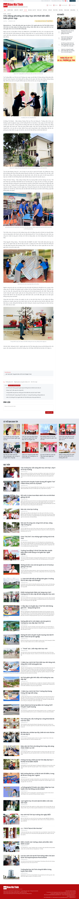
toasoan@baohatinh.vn (71, 896)
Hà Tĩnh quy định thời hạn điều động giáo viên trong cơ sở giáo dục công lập (67, 44)
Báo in (56, 5)
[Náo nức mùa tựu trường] (11, 513)
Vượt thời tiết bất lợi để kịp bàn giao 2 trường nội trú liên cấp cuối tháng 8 (37, 579)
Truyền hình (73, 5)
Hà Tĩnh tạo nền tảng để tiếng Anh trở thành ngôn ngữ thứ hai (11, 438)
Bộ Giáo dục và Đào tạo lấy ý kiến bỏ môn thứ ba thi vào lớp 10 (67, 26)
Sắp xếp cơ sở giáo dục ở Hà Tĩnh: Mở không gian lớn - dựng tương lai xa (37, 607)
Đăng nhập (73, 0)
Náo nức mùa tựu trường (29, 509)
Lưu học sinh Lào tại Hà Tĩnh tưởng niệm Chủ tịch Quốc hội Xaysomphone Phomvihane (38, 856)
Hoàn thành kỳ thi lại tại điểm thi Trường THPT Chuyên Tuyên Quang (37, 706)
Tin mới (50, 5)
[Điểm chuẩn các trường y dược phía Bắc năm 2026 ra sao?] (11, 846)
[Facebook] (62, 1)
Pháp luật (39, 10)
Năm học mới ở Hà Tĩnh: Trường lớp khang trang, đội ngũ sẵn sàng (36, 692)
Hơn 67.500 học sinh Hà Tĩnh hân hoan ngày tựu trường (47, 456)
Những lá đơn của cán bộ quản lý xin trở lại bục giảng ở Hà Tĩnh (67, 32)
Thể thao (45, 10)
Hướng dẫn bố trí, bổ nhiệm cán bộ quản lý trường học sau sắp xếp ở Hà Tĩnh (36, 622)
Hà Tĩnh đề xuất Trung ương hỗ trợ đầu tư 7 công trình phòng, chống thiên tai (25, 395)
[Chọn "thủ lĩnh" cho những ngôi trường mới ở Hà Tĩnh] (11, 541)
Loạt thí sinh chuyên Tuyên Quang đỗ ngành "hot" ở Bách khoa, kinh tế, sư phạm (38, 482)
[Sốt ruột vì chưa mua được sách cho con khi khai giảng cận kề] (11, 500)
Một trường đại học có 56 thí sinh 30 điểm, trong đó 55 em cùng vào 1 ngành (37, 774)
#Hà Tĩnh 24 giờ (34, 381)
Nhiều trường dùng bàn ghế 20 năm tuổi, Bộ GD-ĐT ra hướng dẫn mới (66, 456)
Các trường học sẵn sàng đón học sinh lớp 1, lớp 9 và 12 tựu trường (38, 468)
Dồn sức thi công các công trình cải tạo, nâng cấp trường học (36, 524)
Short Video (10, 10)
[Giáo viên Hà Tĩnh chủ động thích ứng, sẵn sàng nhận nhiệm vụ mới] (11, 750)
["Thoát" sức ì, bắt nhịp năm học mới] (11, 653)
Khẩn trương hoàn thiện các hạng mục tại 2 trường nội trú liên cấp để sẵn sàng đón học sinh (38, 593)
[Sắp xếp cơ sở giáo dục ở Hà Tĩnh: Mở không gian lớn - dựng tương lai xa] (11, 610)
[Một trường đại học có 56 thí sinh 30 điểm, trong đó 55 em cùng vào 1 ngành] (11, 778)
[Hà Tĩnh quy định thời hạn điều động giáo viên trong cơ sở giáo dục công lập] (11, 447)
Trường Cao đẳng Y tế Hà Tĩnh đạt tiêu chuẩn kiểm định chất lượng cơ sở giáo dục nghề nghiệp (36, 552)
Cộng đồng (72, 10)
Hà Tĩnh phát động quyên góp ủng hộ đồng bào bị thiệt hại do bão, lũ (23, 388)
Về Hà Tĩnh (55, 10)
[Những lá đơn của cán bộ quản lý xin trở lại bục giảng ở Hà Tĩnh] (11, 569)
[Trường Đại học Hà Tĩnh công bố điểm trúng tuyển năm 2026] (11, 874)
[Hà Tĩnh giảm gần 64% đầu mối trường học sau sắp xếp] (11, 682)
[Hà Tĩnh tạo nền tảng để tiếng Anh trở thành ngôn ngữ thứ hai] (11, 429)
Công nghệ (66, 10)
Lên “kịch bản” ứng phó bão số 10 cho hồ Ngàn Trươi (18, 374)
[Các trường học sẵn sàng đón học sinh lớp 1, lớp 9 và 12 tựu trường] (11, 472)
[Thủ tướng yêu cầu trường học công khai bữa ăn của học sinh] (11, 723)
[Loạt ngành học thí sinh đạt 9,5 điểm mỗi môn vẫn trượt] (11, 805)
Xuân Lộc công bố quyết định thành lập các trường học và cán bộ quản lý (67, 51)
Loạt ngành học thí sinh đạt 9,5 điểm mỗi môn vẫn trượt (37, 802)
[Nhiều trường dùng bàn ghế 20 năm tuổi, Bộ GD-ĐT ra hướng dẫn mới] (67, 447)
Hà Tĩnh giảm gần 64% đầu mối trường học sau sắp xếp (37, 678)
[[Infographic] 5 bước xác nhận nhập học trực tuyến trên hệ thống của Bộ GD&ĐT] (11, 791)
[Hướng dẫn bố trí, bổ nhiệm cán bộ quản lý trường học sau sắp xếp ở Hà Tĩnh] (11, 625)
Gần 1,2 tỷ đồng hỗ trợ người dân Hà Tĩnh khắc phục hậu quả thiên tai (23, 397)
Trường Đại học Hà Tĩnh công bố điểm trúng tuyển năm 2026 (36, 870)
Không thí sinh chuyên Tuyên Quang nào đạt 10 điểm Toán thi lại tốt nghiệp (37, 636)
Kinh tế (21, 10)
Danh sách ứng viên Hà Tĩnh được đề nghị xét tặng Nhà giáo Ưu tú (67, 38)
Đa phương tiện (64, 5)
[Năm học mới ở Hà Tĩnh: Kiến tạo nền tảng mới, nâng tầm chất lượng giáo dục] (11, 666)
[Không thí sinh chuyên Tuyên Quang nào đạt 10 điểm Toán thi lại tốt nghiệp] (11, 639)
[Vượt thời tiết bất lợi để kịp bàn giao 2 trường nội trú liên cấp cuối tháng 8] (11, 583)
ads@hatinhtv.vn (72, 897)
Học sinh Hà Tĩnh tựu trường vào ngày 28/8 (35, 815)
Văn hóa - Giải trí (32, 10)
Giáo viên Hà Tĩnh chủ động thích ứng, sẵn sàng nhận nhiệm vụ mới (37, 747)
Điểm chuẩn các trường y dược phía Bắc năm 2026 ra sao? (37, 843)
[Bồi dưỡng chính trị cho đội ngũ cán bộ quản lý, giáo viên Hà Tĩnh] (48, 429)
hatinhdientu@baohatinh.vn (69, 894)
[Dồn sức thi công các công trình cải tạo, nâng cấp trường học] (11, 527)
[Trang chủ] (4, 10)
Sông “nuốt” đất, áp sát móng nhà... (15, 390)
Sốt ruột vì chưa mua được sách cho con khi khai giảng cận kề (38, 496)
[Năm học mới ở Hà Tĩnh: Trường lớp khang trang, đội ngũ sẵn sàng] (11, 695)
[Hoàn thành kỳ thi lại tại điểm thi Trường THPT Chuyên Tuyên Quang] (11, 709)
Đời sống (61, 10)
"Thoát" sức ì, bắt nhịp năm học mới (34, 649)
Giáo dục (9, 13)
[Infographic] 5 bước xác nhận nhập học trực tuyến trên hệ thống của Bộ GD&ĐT (37, 788)
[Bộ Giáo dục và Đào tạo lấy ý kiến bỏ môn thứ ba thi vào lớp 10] (11, 737)
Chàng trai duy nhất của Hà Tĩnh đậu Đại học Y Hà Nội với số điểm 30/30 (37, 761)
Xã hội (25, 10)
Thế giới (50, 10)
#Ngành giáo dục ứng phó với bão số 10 (22, 381)
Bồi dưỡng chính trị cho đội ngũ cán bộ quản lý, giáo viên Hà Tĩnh (48, 438)
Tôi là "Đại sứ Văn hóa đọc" (33, 828)
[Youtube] (65, 1)
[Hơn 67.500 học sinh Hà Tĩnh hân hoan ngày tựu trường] (48, 447)
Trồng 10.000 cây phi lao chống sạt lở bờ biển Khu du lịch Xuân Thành (23, 392)
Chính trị (16, 10)
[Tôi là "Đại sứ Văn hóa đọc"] (11, 833)
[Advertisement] (28, 358)
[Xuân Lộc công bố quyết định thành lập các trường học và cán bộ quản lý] (30, 447)
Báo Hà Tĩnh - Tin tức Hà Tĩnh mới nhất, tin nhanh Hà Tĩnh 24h (16, 5)
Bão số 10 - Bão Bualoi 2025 (14, 385)
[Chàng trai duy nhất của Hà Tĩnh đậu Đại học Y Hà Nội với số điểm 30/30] (11, 764)
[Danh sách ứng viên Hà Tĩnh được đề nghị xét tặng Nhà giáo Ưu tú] (67, 429)
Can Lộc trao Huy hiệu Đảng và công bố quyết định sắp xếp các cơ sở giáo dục (29, 438)
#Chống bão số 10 (9, 381)
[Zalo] (67, 0)
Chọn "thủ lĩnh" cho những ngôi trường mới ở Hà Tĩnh (37, 537)
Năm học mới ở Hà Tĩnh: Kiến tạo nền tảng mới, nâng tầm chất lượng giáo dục (38, 663)
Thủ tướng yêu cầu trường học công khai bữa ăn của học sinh (37, 719)
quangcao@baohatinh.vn (64, 897)
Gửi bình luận (49, 412)
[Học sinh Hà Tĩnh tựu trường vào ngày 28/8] (11, 819)
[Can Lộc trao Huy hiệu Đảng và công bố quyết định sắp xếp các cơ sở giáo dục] (30, 429)
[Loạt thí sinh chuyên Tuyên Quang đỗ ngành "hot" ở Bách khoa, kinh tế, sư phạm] (11, 486)
